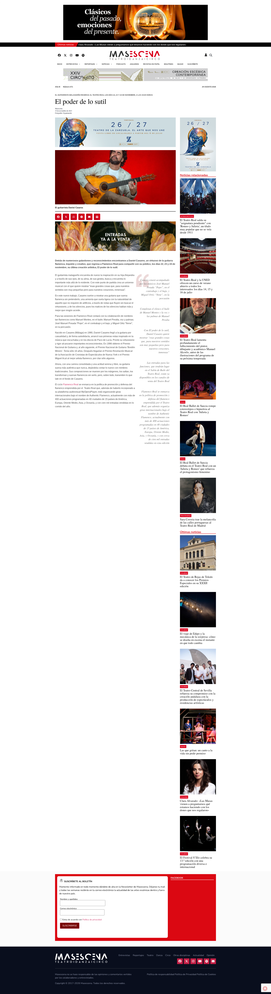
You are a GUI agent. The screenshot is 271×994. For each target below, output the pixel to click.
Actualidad (184, 276)
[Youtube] (77, 55)
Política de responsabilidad (160, 974)
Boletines (168, 64)
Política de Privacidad (185, 974)
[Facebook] (59, 55)
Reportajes (90, 64)
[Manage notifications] (265, 988)
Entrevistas (72, 64)
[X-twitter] (65, 55)
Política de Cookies (206, 974)
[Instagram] (71, 55)
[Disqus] (115, 491)
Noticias (106, 64)
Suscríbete (192, 64)
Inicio (59, 64)
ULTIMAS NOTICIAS (187, 216)
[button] (211, 55)
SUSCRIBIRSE (69, 925)
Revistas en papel (151, 64)
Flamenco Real (70, 384)
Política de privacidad (92, 919)
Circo (168, 955)
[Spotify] (83, 55)
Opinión (183, 746)
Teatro (150, 955)
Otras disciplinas (186, 515)
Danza (183, 402)
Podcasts (121, 64)
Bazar (180, 64)
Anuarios (134, 64)
